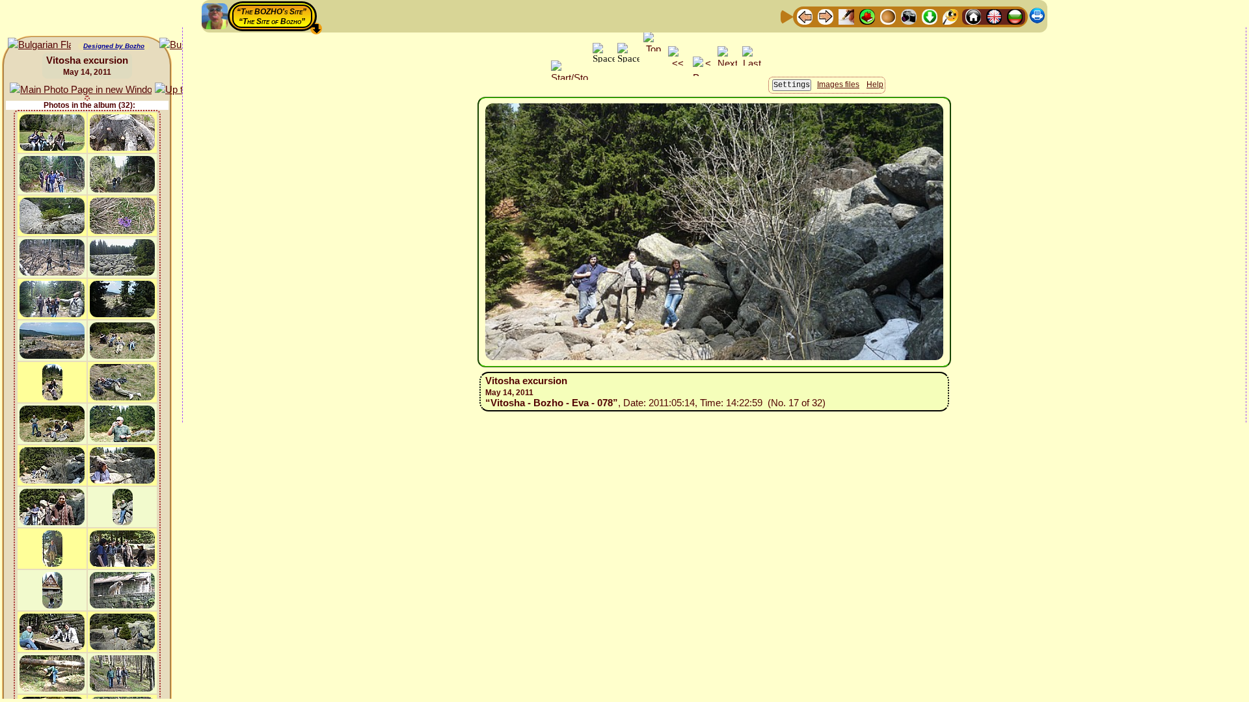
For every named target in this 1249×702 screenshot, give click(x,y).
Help (874, 84)
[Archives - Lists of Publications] (846, 15)
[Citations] (867, 15)
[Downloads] (929, 15)
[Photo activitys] (909, 15)
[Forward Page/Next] (825, 15)
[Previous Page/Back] (805, 15)
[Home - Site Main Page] (973, 15)
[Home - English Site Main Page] (994, 15)
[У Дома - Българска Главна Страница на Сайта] (1015, 15)
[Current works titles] (888, 15)
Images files (838, 84)
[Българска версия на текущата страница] (39, 45)
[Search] (950, 15)
